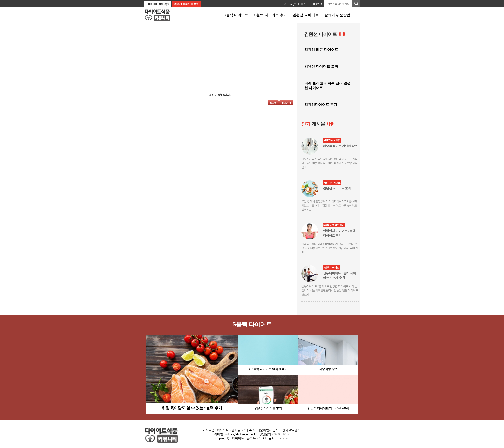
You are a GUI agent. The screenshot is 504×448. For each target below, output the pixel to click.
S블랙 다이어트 (236, 15)
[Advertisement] (177, 51)
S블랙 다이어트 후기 (270, 15)
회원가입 (317, 4)
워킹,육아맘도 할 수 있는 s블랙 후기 (192, 408)
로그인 (304, 4)
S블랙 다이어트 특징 (158, 4)
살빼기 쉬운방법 (337, 15)
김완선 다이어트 (306, 15)
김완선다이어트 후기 (268, 408)
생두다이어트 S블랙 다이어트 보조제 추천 (339, 275)
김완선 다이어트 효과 (186, 4)
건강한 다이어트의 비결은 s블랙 (328, 408)
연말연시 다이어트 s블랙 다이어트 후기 (339, 233)
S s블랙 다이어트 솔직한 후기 (268, 369)
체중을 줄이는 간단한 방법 (340, 145)
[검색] (356, 3)
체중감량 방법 (328, 369)
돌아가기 (286, 102)
